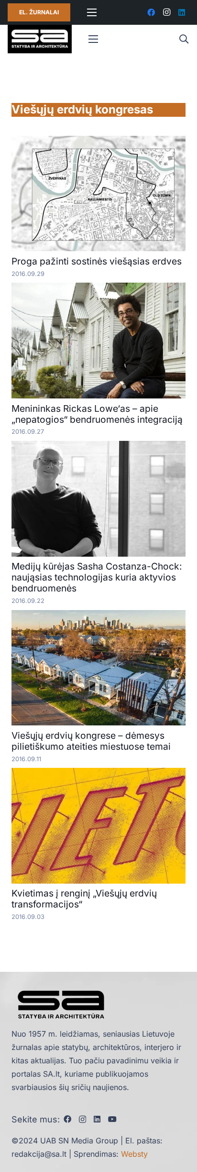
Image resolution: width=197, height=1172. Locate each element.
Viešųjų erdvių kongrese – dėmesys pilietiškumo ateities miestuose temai (91, 741)
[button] (184, 39)
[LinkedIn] (181, 12)
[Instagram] (166, 12)
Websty (134, 1154)
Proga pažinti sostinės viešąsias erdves (96, 261)
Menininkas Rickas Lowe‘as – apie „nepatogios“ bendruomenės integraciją (97, 414)
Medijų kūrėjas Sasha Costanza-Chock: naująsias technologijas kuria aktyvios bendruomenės (96, 577)
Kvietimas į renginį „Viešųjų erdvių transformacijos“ (84, 898)
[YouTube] (112, 1119)
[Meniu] (92, 12)
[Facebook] (151, 12)
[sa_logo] (40, 39)
